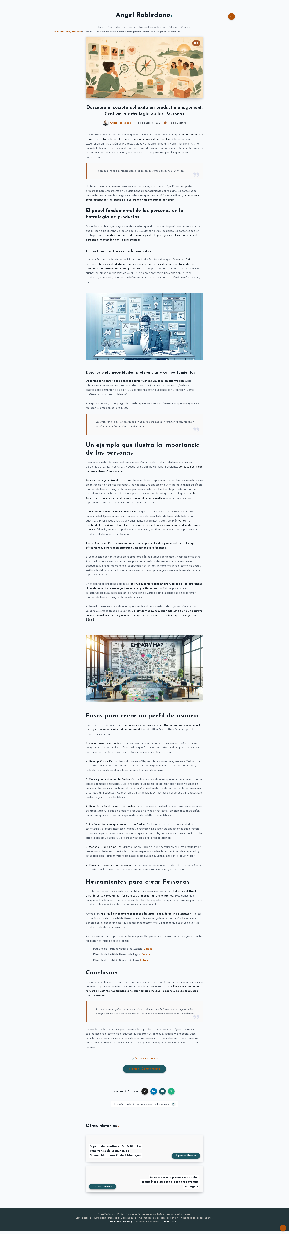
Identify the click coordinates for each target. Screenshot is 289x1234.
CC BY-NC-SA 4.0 (169, 1221)
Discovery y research (71, 31)
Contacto (186, 27)
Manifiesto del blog (121, 1221)
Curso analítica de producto (121, 27)
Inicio (101, 27)
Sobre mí (173, 27)
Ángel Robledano (143, 15)
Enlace (148, 949)
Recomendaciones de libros (152, 27)
